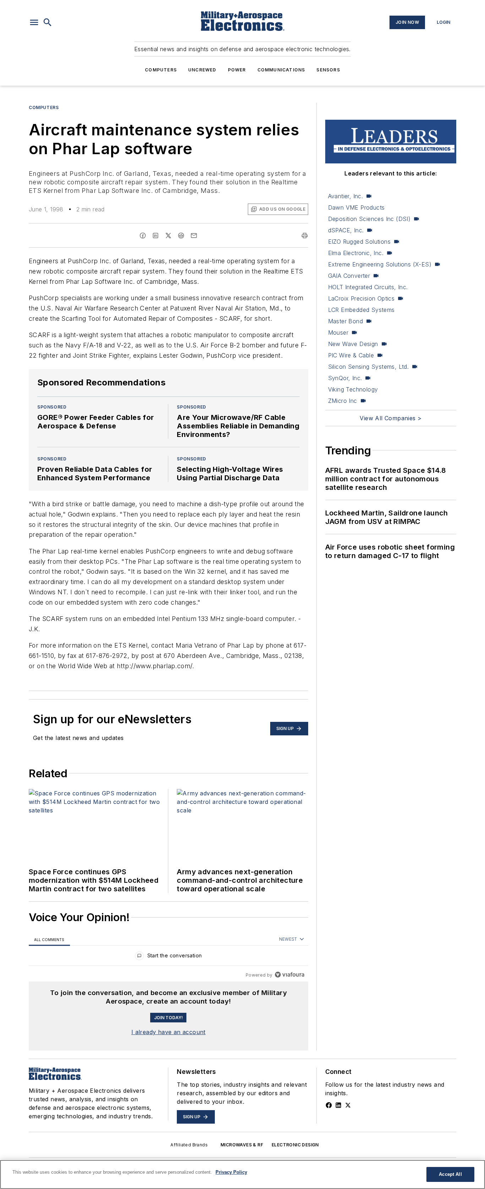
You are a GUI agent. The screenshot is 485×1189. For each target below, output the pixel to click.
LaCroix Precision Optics (361, 298)
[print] (304, 235)
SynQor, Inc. (345, 378)
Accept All (450, 1174)
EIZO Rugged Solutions (359, 241)
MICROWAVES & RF (241, 1144)
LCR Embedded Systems (361, 309)
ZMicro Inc (342, 400)
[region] (168, 957)
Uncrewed (202, 69)
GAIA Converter (349, 275)
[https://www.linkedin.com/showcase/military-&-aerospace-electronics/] (338, 1105)
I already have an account (168, 1032)
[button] (34, 22)
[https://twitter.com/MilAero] (348, 1105)
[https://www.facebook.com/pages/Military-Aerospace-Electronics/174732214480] (328, 1105)
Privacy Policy (231, 1172)
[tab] (49, 939)
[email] (193, 235)
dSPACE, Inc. (346, 230)
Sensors (328, 69)
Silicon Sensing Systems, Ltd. (368, 366)
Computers (161, 69)
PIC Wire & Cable (351, 355)
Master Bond (345, 321)
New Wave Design (353, 343)
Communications (281, 69)
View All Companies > (390, 418)
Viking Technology (353, 389)
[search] (47, 22)
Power (237, 69)
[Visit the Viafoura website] (289, 975)
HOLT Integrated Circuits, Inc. (368, 287)
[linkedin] (155, 235)
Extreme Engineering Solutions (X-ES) (379, 264)
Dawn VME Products (356, 207)
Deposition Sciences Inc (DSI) (369, 218)
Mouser (338, 332)
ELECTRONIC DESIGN (295, 1144)
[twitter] (168, 235)
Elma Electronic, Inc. (355, 252)
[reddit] (181, 235)
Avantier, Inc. (345, 196)
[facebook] (142, 235)
